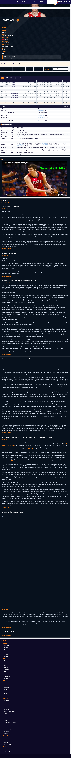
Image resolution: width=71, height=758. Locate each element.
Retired (5, 720)
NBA (4, 658)
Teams (5, 660)
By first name (7, 740)
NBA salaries (5, 680)
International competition (8, 724)
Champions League (8, 707)
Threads (6, 654)
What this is (6, 645)
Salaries (6, 663)
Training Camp (7, 671)
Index (5, 682)
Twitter (5, 652)
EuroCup (6, 704)
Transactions (7, 676)
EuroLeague (6, 702)
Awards (5, 674)
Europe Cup (6, 709)
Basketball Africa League (9, 711)
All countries (7, 700)
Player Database (52, 1)
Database (5, 643)
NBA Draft (6, 667)
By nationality (7, 737)
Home (18, 1)
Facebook (6, 649)
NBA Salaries (43, 1)
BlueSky (6, 656)
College (5, 715)
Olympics (6, 726)
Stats (5, 665)
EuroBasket (6, 731)
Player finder (5, 735)
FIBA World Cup (7, 729)
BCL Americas (7, 713)
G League (6, 678)
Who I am (6, 647)
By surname (6, 742)
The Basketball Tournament (10, 722)
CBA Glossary (34, 1)
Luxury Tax (6, 691)
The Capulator (25, 1)
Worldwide (5, 698)
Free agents (6, 718)
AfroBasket (6, 733)
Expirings (6, 689)
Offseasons (6, 669)
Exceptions (6, 687)
